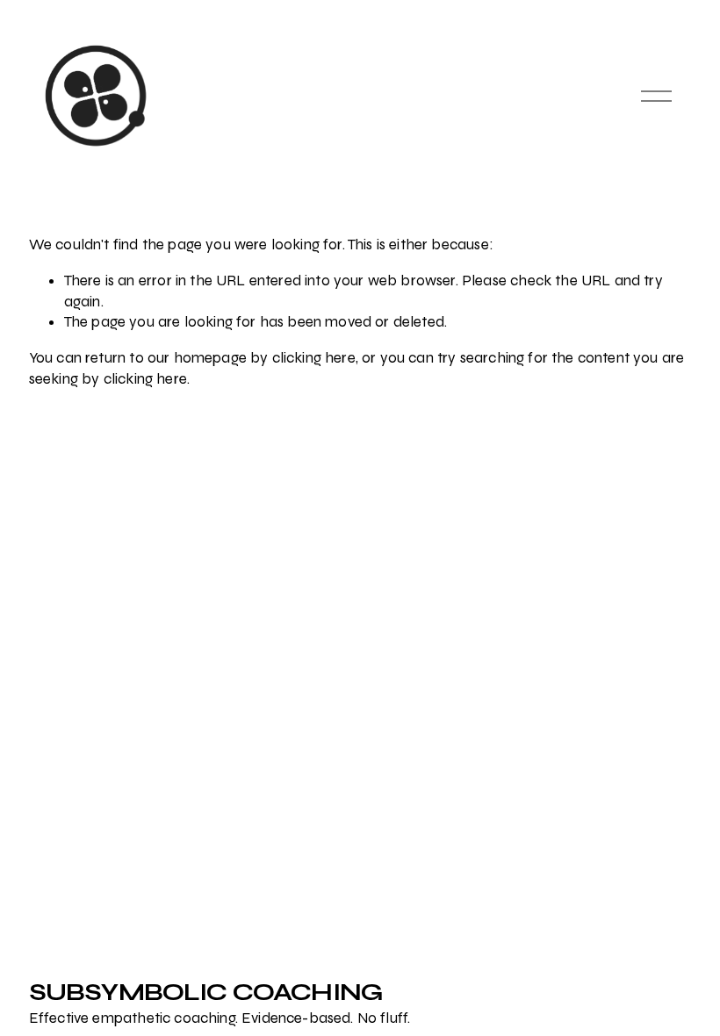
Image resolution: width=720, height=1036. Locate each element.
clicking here (314, 358)
